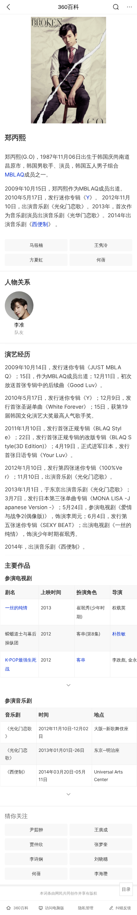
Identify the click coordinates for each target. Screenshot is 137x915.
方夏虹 (36, 259)
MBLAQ (14, 174)
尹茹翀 (36, 829)
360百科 (68, 7)
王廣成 (101, 829)
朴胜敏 (119, 633)
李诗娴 (36, 859)
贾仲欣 (36, 844)
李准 (19, 325)
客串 (80, 659)
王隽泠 (101, 245)
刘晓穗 (101, 859)
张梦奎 (101, 844)
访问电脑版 (54, 907)
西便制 (40, 224)
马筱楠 (36, 245)
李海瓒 (101, 873)
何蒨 (101, 259)
